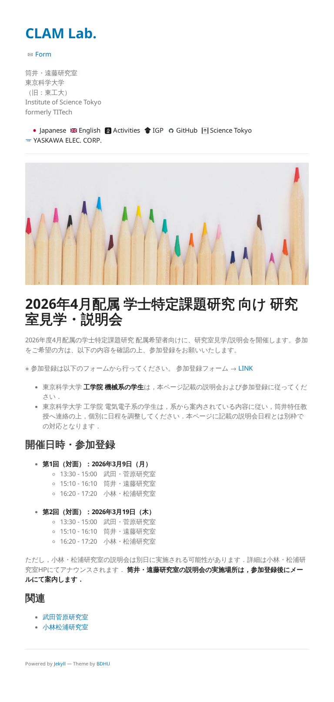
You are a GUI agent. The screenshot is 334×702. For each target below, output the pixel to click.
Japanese (52, 130)
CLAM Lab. (61, 32)
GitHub (185, 130)
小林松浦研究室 (65, 626)
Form (42, 54)
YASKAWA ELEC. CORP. (67, 140)
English (88, 130)
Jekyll (60, 663)
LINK (245, 368)
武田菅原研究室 (65, 616)
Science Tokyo (230, 130)
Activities (125, 130)
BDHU (103, 663)
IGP (157, 130)
